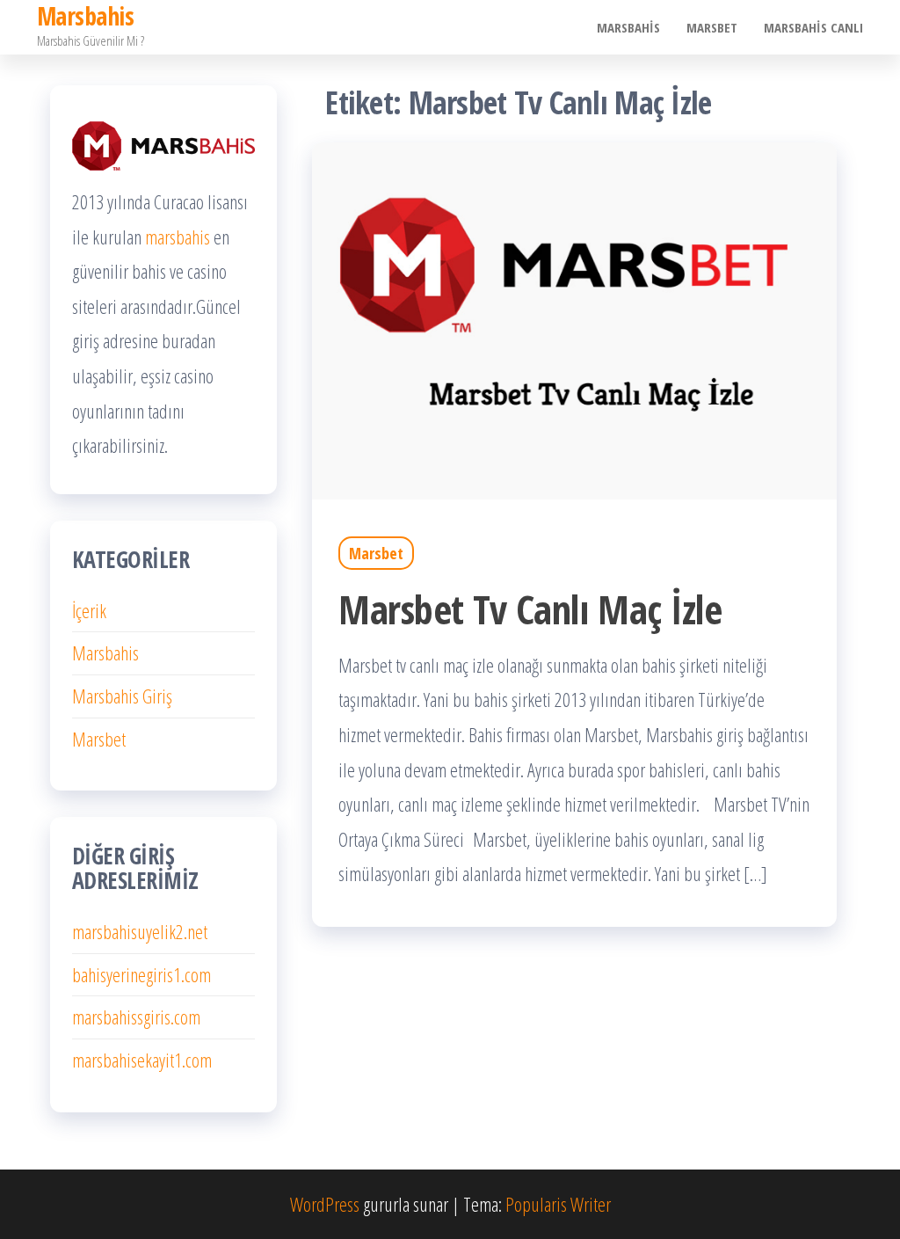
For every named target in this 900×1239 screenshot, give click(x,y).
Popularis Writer (558, 1204)
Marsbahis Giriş (122, 695)
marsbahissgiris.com (136, 1016)
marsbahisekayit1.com (142, 1059)
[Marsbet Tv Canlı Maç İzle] (574, 318)
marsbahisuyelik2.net (139, 931)
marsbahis (177, 236)
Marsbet (711, 27)
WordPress (324, 1204)
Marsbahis (628, 27)
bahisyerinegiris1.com (141, 974)
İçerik (89, 610)
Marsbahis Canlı (813, 27)
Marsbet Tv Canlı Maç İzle (530, 609)
